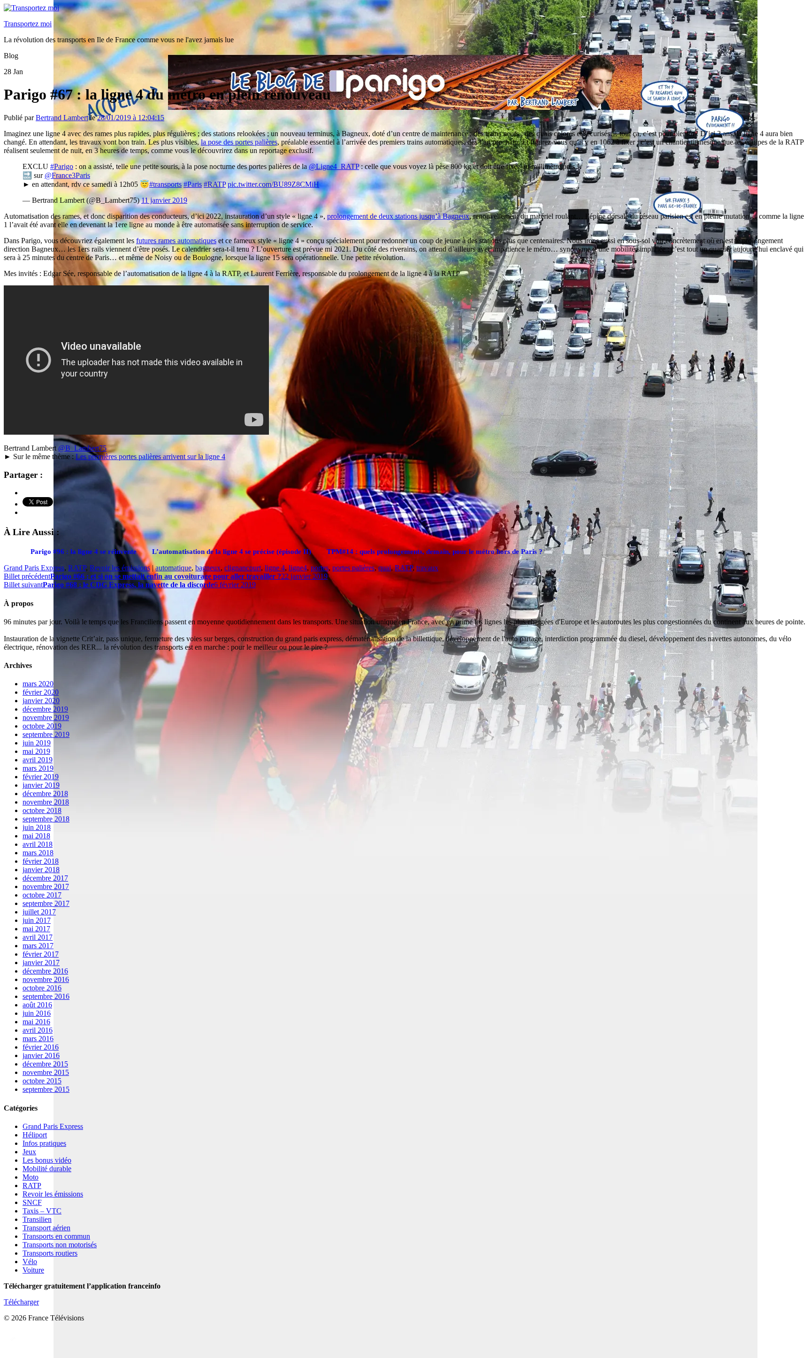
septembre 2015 (46, 1089)
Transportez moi (28, 24)
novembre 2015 (46, 1072)
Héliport (35, 1135)
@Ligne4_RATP (334, 166)
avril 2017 (38, 937)
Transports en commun (56, 1236)
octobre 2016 (42, 988)
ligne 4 (275, 568)
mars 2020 (38, 684)
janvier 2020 (41, 701)
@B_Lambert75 (82, 448)
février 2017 (41, 954)
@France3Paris (67, 175)
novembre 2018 (46, 802)
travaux (427, 568)
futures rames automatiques (176, 241)
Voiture (33, 1270)
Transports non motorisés (60, 1245)
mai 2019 (36, 751)
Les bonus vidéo (47, 1160)
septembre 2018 (46, 819)
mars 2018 (38, 853)
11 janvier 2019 (164, 200)
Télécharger (21, 1302)
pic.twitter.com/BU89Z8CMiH (273, 184)
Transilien (37, 1219)
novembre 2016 (46, 979)
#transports (165, 184)
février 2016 (41, 1047)
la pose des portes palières (239, 142)
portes (320, 568)
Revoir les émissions (120, 568)
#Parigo (61, 166)
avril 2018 (38, 844)
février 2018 (41, 861)
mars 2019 (38, 768)
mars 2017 (38, 946)
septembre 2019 (46, 734)
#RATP (215, 184)
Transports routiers (50, 1253)
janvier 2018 (41, 870)
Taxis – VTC (42, 1211)
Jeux (29, 1152)
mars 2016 (38, 1039)
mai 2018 (36, 836)
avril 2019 (38, 760)
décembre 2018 (45, 794)
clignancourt (242, 568)
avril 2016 (38, 1030)
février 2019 (41, 777)
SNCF (32, 1202)
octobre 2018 (42, 810)
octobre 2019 (42, 726)
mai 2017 (36, 929)
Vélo (30, 1262)
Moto (30, 1177)
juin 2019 (37, 743)
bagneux (208, 568)
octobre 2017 (42, 895)
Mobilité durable (47, 1169)
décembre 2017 (45, 878)
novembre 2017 (46, 886)
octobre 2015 (42, 1081)
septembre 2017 (46, 903)
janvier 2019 (41, 785)
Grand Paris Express (34, 568)
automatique (173, 568)
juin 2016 (37, 1013)
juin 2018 (37, 827)
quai (384, 568)
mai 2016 (36, 1022)
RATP (77, 568)
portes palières (353, 568)
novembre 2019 (46, 717)
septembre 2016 (46, 996)
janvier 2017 (41, 963)
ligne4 (298, 568)
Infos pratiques (44, 1143)
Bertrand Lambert (62, 118)
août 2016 (37, 1005)
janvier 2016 (41, 1055)
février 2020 (41, 692)
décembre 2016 (45, 971)
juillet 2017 (39, 912)
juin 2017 (37, 920)
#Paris (193, 184)
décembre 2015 (45, 1064)
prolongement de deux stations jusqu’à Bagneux (398, 216)
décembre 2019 (45, 709)
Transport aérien (46, 1228)
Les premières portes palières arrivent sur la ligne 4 (150, 456)
